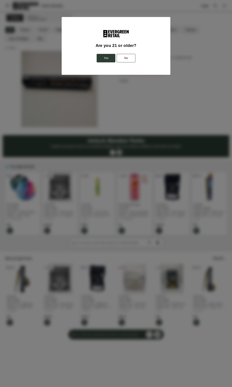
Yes (106, 58)
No (126, 58)
